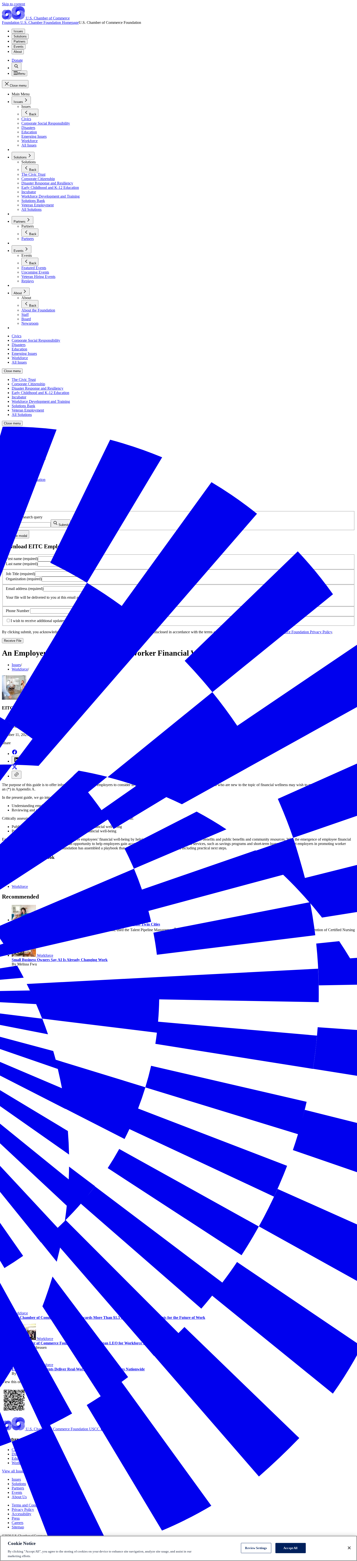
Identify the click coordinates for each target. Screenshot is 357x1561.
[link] (16, 67)
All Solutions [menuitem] (22, 415)
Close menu (12, 371)
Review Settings (256, 1548)
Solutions (20, 36)
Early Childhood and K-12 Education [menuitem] (40, 393)
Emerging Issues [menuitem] (24, 353)
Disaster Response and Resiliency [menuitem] (37, 388)
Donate (17, 60)
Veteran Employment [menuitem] (28, 410)
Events (19, 46)
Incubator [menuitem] (19, 397)
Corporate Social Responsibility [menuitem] (36, 340)
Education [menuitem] (19, 349)
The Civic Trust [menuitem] (24, 379)
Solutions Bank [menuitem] (23, 406)
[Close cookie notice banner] (349, 1548)
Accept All (290, 1548)
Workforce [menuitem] (20, 358)
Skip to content (13, 4)
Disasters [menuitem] (19, 345)
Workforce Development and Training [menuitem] (41, 401)
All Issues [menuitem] (19, 362)
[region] (178, 1548)
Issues (18, 31)
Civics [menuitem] (16, 336)
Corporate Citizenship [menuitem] (28, 384)
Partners (20, 41)
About (18, 52)
